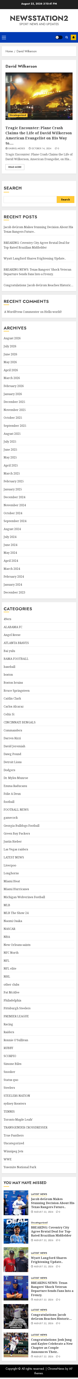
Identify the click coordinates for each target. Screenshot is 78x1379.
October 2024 (13, 513)
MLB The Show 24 (16, 913)
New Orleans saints (17, 945)
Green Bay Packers (17, 833)
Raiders (9, 1032)
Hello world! (53, 312)
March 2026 (12, 378)
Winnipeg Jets (13, 1151)
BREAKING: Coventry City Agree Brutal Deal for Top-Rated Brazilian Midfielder (51, 1231)
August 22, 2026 (43, 1212)
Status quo (11, 1080)
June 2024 (10, 545)
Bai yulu (9, 651)
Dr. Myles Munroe (16, 778)
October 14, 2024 (41, 148)
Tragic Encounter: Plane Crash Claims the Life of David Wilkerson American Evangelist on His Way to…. (38, 135)
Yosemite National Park (20, 1167)
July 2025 (10, 442)
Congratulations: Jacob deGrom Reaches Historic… (38, 285)
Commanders (13, 730)
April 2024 (11, 561)
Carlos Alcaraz (14, 706)
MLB (7, 905)
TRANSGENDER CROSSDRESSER (25, 1127)
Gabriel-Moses (16, 148)
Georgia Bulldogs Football (21, 826)
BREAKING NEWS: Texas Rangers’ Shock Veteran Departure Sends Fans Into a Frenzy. (52, 1289)
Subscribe (73, 37)
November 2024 (15, 505)
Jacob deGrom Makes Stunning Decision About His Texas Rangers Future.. (52, 1203)
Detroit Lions (13, 762)
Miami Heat (12, 881)
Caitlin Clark (12, 698)
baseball (9, 667)
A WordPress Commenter (21, 312)
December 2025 (14, 402)
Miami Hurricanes (16, 889)
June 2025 (10, 450)
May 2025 (10, 457)
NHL (7, 976)
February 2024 (14, 577)
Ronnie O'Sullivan (16, 1040)
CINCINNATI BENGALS (20, 722)
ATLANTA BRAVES (16, 643)
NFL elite (10, 968)
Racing (8, 1024)
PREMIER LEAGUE (16, 1016)
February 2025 (14, 481)
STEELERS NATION (17, 1096)
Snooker (9, 1072)
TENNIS (9, 1112)
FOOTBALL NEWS (16, 810)
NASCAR (9, 929)
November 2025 (15, 410)
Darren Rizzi (12, 738)
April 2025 (11, 465)
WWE (8, 1159)
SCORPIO (10, 1056)
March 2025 (12, 473)
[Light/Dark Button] (59, 37)
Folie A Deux (12, 794)
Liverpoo (10, 865)
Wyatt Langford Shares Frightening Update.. (35, 258)
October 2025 (13, 418)
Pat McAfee (11, 992)
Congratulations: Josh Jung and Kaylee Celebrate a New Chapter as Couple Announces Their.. (52, 1346)
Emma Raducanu (15, 786)
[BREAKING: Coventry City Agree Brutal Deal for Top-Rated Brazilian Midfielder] (16, 1231)
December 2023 (14, 592)
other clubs (11, 985)
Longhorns (11, 873)
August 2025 (12, 434)
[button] (4, 37)
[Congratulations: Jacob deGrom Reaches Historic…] (16, 1316)
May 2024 (10, 553)
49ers (7, 619)
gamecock (11, 818)
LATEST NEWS (14, 857)
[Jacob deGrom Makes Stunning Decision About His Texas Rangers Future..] (16, 1202)
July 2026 (10, 346)
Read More (14, 167)
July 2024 (10, 537)
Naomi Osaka (13, 921)
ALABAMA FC (13, 627)
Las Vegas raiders (16, 849)
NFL (6, 961)
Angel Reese (12, 635)
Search (13, 188)
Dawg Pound (12, 754)
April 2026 (11, 370)
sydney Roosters (15, 1103)
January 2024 (13, 585)
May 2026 (10, 362)
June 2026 (10, 354)
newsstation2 (39, 18)
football (9, 802)
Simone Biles (12, 1064)
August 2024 (12, 529)
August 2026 (12, 338)
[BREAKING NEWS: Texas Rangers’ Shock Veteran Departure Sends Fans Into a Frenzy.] (16, 1288)
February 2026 (14, 386)
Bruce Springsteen (17, 691)
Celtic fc (9, 714)
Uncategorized (18, 115)
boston (8, 675)
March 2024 (12, 569)
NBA (7, 937)
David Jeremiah (14, 746)
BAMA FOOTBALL (16, 659)
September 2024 (15, 521)
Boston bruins (13, 683)
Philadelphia (12, 1000)
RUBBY (8, 1048)
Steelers (9, 1088)
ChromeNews (56, 1369)
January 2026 (13, 394)
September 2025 (15, 426)
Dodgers (9, 770)
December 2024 (14, 497)
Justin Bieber (13, 841)
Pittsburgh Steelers (17, 1008)
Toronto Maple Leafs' (18, 1120)
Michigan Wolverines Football (24, 897)
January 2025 (13, 489)
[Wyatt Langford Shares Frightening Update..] (16, 1259)
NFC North (11, 953)
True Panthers (14, 1135)
